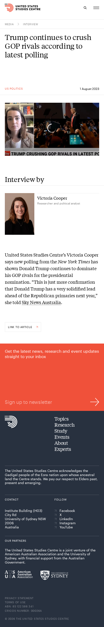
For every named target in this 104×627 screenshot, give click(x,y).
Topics (61, 418)
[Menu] (96, 8)
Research (64, 424)
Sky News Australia (41, 302)
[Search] (85, 7)
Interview (30, 24)
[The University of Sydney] (54, 575)
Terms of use (15, 602)
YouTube (66, 527)
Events (61, 436)
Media (9, 24)
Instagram (67, 523)
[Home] (8, 7)
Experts (62, 449)
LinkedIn (66, 519)
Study (60, 430)
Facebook (67, 511)
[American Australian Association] (19, 574)
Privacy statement (19, 598)
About (61, 442)
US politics (14, 88)
